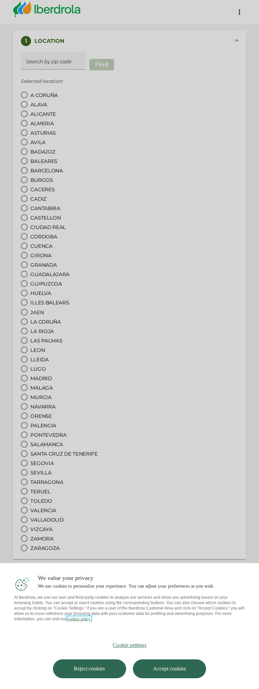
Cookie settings (129, 645)
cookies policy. (79, 619)
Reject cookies (89, 668)
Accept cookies (169, 668)
